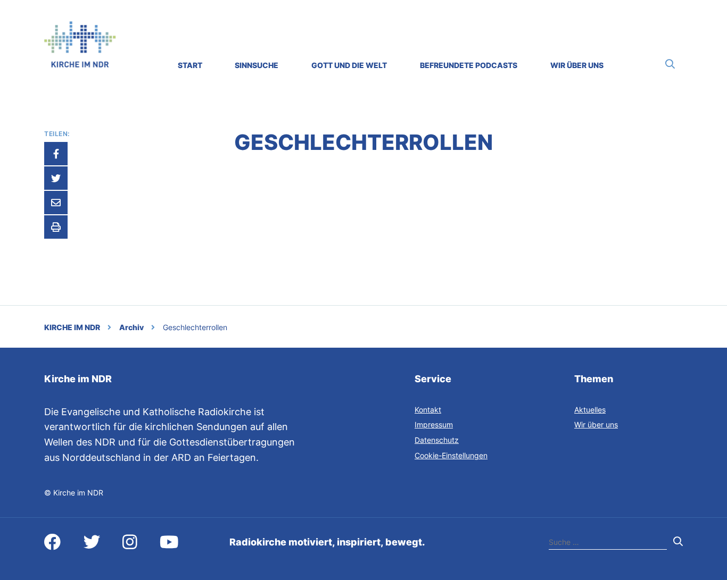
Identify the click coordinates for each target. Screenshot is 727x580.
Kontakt (428, 409)
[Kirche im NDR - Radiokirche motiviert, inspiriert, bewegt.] (80, 64)
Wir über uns (596, 424)
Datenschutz (437, 439)
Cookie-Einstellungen (451, 455)
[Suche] (670, 64)
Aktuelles (590, 409)
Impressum (434, 424)
